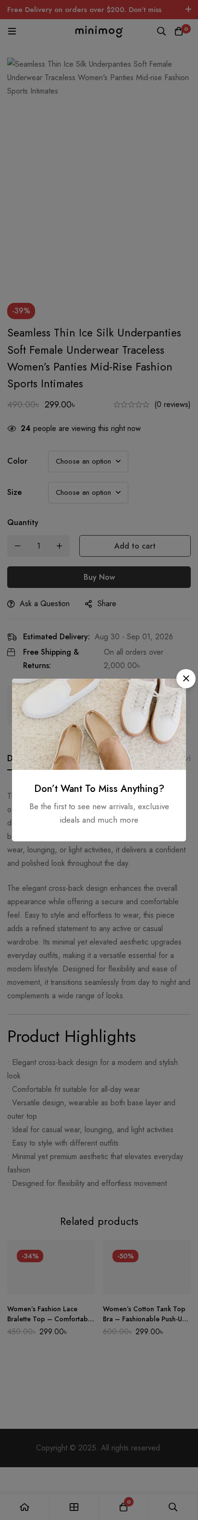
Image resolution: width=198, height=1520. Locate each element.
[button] (186, 678)
